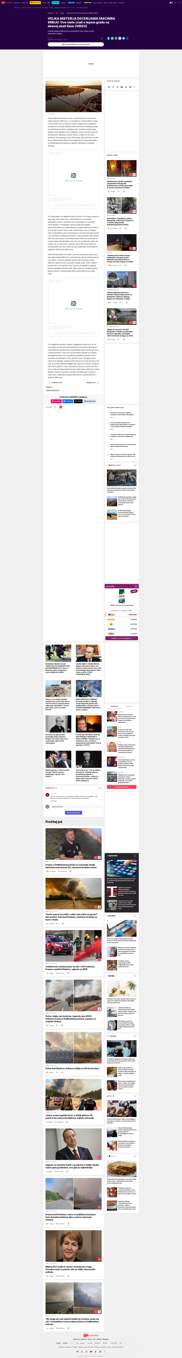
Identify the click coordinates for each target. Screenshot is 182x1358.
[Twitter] (117, 87)
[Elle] (72, 1343)
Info (57, 13)
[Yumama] (113, 1343)
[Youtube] (122, 87)
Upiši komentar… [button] (57, 807)
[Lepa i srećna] (89, 1343)
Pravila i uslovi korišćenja (85, 1347)
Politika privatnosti (117, 1347)
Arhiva (109, 1347)
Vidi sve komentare (73, 812)
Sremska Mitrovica (52, 390)
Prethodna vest (57, 382)
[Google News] (130, 87)
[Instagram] (113, 87)
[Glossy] (82, 1343)
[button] (102, 38)
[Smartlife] (97, 1343)
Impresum (69, 1347)
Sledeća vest (91, 382)
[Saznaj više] (134, 465)
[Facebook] (109, 87)
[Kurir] (58, 1343)
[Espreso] (65, 1343)
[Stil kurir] (77, 1343)
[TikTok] (126, 87)
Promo (50, 37)
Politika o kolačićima (100, 1347)
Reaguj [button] (50, 407)
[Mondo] (7, 3)
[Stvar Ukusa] (122, 1343)
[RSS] (134, 87)
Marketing (62, 1347)
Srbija (62, 13)
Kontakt (75, 1347)
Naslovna (51, 13)
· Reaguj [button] (112, 191)
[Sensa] (105, 1343)
